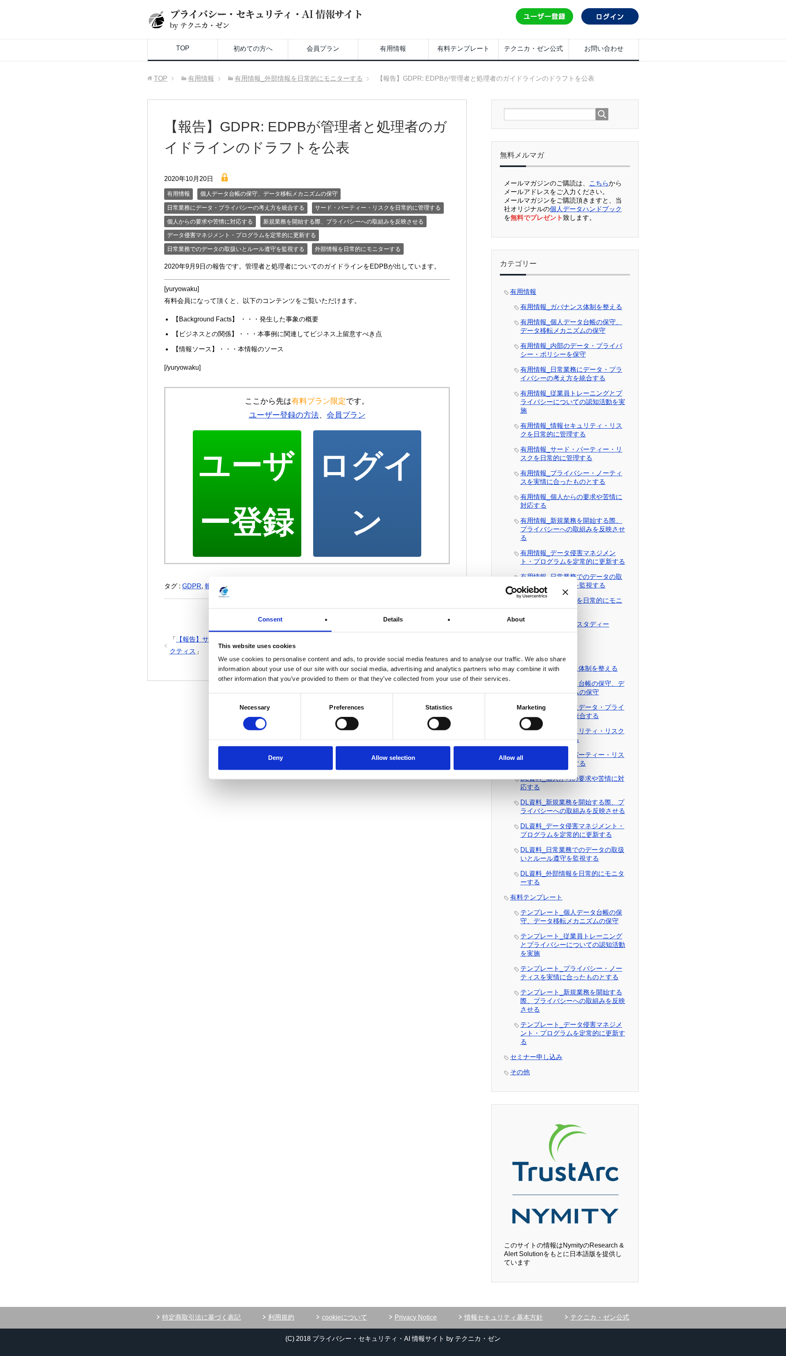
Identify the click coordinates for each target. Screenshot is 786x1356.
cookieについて (344, 1317)
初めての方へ (253, 48)
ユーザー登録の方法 (284, 415)
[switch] (347, 723)
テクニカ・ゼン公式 (533, 48)
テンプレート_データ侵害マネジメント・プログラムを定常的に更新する (572, 1033)
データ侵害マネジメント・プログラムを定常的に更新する (241, 235)
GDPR (191, 586)
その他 (520, 1072)
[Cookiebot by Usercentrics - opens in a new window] (511, 592)
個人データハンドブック (586, 209)
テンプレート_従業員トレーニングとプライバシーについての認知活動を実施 (572, 945)
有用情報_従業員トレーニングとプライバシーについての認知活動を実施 (572, 402)
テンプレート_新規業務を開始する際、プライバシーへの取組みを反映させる (572, 1001)
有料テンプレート (463, 48)
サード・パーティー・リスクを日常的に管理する (378, 207)
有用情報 (393, 48)
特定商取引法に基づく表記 (201, 1317)
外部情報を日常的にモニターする (358, 249)
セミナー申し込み (536, 1056)
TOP (183, 48)
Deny (275, 757)
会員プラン (323, 48)
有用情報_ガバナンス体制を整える (571, 306)
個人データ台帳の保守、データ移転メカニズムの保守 (269, 193)
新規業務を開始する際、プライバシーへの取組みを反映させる (343, 221)
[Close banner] (565, 592)
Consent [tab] (270, 619)
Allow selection (393, 757)
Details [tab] (393, 619)
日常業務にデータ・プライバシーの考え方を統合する (236, 207)
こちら (599, 183)
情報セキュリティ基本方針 (503, 1317)
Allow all (511, 757)
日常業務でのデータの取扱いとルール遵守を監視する (236, 249)
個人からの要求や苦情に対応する (210, 221)
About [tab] (516, 619)
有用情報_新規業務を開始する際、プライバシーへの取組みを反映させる (572, 529)
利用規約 (281, 1317)
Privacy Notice (416, 1317)
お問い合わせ (603, 48)
